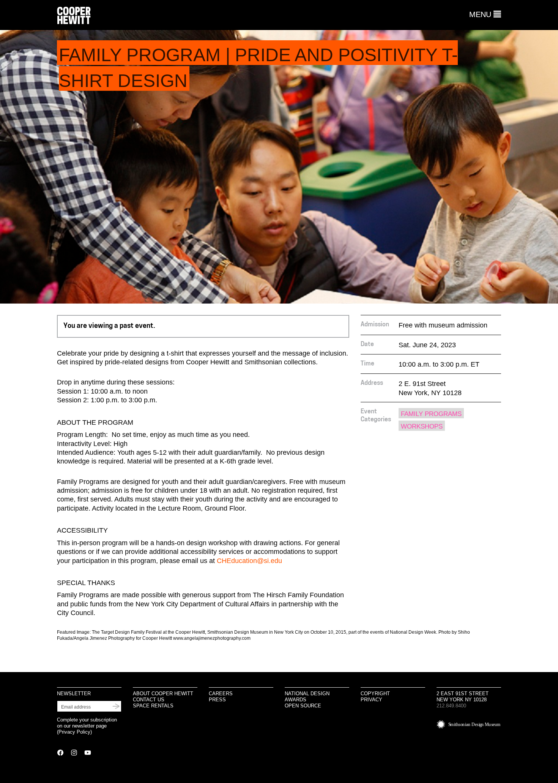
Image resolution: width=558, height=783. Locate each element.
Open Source (303, 706)
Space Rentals (153, 706)
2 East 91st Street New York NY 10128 (463, 696)
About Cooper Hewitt (163, 693)
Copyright (375, 693)
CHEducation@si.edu (249, 561)
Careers (221, 693)
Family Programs (431, 414)
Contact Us (148, 699)
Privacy (371, 699)
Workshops (422, 426)
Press (217, 699)
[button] (485, 14)
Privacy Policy (74, 732)
